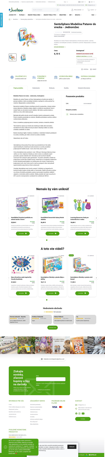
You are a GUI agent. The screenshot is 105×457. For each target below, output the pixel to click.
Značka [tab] (66, 88)
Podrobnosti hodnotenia (76, 32)
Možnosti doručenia (84, 56)
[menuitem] (13, 15)
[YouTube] (83, 413)
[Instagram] (79, 413)
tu (45, 450)
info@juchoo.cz (82, 404)
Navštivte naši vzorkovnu (15, 411)
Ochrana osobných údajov (36, 419)
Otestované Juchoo (13, 409)
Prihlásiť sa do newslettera (44, 389)
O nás (10, 404)
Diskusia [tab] (51, 88)
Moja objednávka (34, 424)
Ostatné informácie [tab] (84, 88)
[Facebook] (76, 413)
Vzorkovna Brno (34, 414)
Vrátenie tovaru (51, 1)
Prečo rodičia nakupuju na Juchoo (17, 407)
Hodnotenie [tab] (36, 88)
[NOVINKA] (82, 265)
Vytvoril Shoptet (80, 454)
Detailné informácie (59, 46)
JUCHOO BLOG (12, 414)
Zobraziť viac (52, 327)
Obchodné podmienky (14, 1)
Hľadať (57, 9)
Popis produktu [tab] (18, 88)
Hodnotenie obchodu (41, 1)
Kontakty (32, 416)
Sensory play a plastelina (76, 114)
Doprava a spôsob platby (27, 1)
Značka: (59, 36)
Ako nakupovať (33, 421)
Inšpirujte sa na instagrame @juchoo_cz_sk (54, 359)
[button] (47, 240)
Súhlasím (71, 447)
